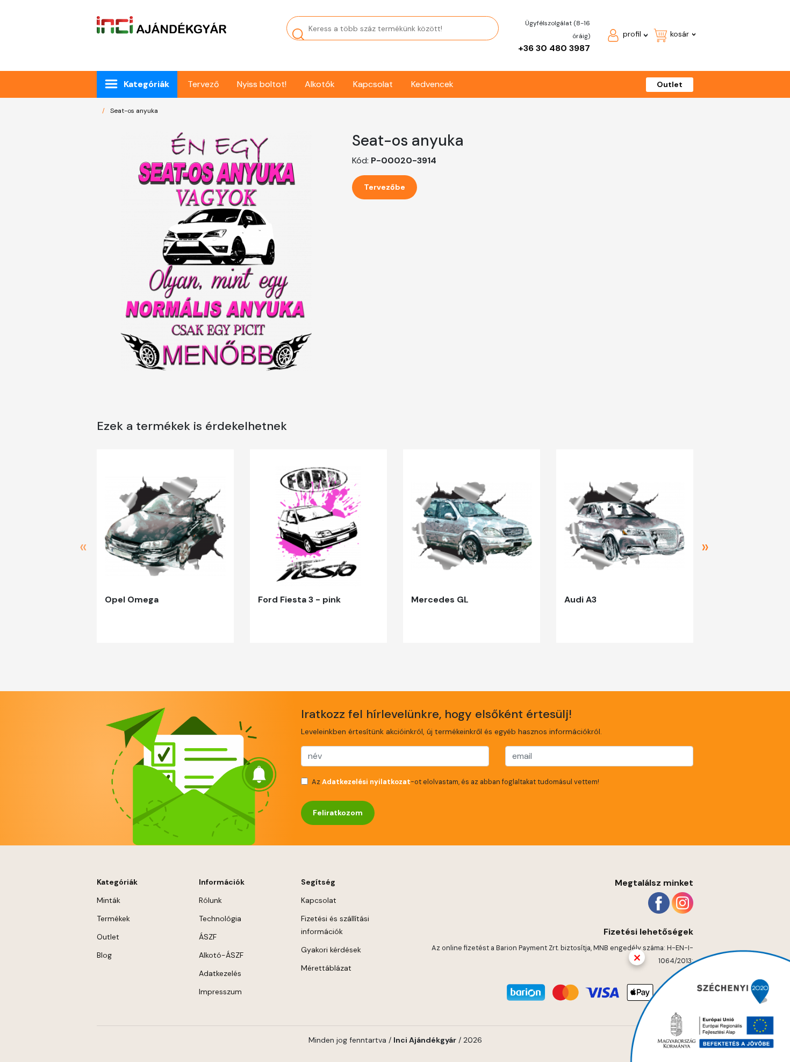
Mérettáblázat (326, 968)
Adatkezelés (220, 973)
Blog (104, 955)
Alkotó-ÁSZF (221, 955)
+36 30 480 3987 (554, 48)
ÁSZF (208, 937)
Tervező (203, 84)
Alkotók (320, 84)
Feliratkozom (338, 812)
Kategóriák (146, 84)
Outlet (670, 84)
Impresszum (220, 991)
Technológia (220, 918)
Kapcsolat (373, 84)
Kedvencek (432, 84)
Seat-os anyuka (134, 110)
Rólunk (210, 900)
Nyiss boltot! (261, 84)
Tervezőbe (384, 187)
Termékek (113, 918)
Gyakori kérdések (331, 950)
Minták (108, 900)
